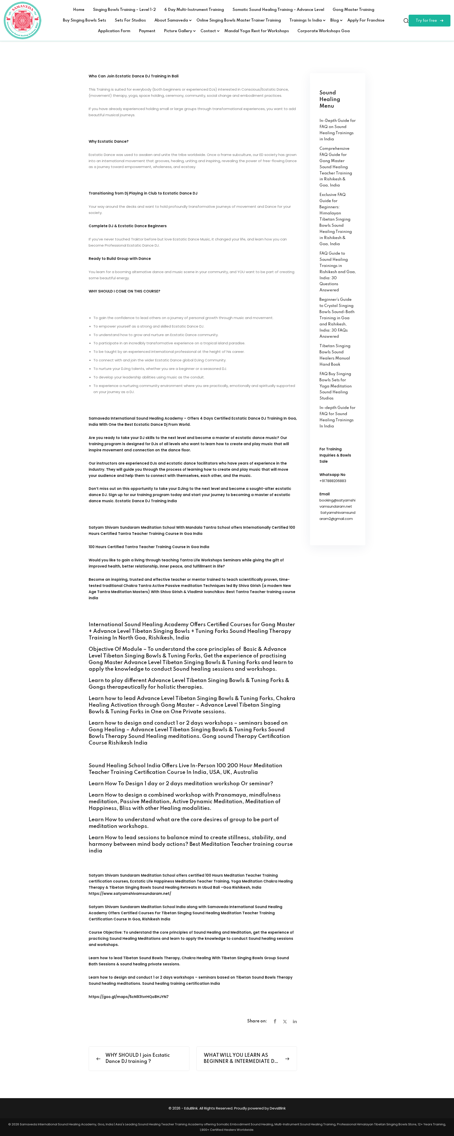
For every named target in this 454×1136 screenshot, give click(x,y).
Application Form (114, 31)
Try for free (427, 21)
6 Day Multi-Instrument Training (194, 10)
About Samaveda (171, 20)
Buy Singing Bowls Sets (84, 20)
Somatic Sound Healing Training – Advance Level (278, 10)
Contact (208, 31)
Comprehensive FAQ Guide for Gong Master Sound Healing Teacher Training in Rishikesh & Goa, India (335, 167)
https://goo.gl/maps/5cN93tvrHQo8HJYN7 (129, 996)
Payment (147, 31)
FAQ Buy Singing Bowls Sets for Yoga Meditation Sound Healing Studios (335, 386)
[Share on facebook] (275, 1021)
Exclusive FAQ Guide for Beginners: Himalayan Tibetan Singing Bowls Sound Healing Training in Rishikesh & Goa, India (335, 219)
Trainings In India (305, 20)
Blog (334, 20)
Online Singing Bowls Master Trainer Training (238, 20)
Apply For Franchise (365, 20)
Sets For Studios (130, 20)
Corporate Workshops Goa (323, 31)
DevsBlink (278, 1108)
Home (78, 10)
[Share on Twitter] (285, 1021)
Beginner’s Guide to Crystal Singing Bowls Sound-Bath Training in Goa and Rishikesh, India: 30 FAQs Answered (336, 318)
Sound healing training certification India (181, 983)
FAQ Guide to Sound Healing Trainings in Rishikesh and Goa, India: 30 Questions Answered (337, 272)
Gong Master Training (353, 10)
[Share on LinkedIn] (295, 1021)
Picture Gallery (178, 31)
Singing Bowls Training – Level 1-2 (124, 10)
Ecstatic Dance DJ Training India (146, 500)
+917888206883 (332, 480)
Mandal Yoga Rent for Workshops (256, 31)
